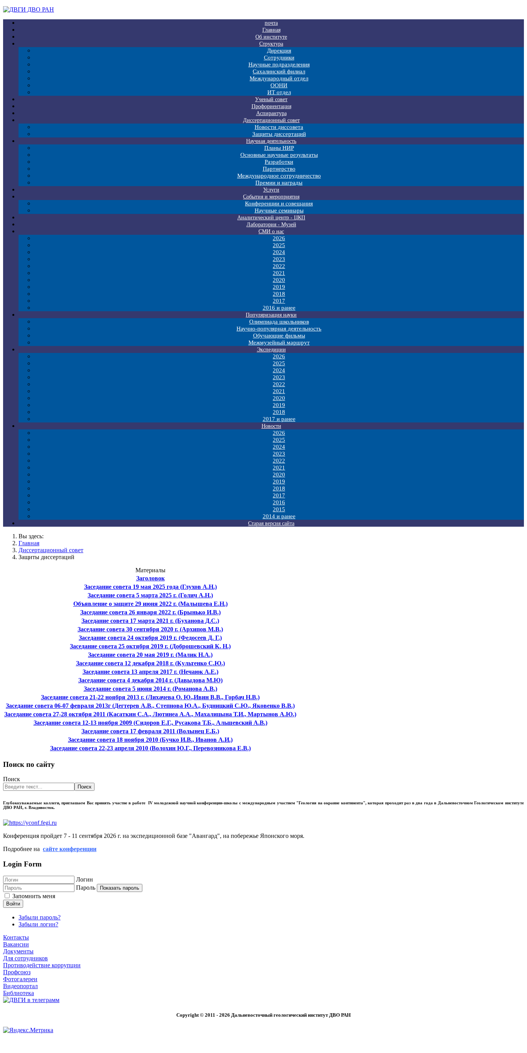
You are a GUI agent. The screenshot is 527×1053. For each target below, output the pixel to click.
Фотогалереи (20, 979)
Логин (84, 879)
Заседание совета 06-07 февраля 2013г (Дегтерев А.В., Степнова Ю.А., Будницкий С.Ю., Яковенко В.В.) (150, 705)
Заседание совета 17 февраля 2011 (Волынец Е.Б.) (150, 731)
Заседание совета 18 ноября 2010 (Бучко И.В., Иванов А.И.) (150, 739)
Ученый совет (271, 99)
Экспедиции (271, 350)
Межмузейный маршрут (279, 342)
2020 (279, 280)
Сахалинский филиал (279, 71)
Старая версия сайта (271, 523)
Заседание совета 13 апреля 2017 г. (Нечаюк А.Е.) (150, 671)
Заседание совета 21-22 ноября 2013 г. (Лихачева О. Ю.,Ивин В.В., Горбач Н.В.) (150, 697)
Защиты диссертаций (279, 134)
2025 (279, 245)
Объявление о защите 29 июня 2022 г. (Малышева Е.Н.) (150, 603)
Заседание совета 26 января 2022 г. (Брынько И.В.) (150, 612)
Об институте (271, 37)
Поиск (11, 779)
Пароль (85, 887)
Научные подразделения (279, 64)
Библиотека (18, 993)
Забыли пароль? (40, 917)
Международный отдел (279, 78)
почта (271, 23)
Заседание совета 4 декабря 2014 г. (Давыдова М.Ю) (150, 680)
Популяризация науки (271, 315)
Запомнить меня (33, 896)
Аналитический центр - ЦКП (271, 217)
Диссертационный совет (271, 120)
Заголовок (150, 578)
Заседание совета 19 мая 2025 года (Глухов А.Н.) (150, 586)
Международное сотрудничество (279, 176)
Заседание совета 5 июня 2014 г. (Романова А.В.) (150, 688)
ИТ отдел (279, 92)
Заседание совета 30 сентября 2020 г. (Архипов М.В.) (150, 629)
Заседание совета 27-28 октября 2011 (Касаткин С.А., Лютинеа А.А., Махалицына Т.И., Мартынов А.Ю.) (150, 714)
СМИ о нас (271, 231)
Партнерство (279, 169)
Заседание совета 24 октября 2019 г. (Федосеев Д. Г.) (150, 637)
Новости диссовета (279, 127)
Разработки (279, 162)
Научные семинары (279, 210)
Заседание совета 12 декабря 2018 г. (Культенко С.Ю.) (150, 663)
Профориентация (271, 106)
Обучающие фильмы (279, 335)
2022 (279, 266)
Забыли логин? (38, 924)
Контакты (16, 937)
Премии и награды (278, 183)
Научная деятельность (271, 141)
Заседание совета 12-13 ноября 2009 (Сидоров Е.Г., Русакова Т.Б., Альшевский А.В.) (150, 722)
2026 (279, 238)
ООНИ (278, 85)
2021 (279, 273)
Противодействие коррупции (42, 965)
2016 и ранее (279, 308)
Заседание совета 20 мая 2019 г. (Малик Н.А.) (150, 654)
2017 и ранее (279, 419)
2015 (279, 509)
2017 (279, 301)
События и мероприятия (271, 197)
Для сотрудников (25, 958)
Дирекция (279, 50)
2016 (279, 502)
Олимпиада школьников (279, 322)
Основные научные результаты (279, 155)
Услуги (271, 190)
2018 (279, 294)
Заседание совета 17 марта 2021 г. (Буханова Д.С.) (150, 620)
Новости (271, 426)
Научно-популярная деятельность (278, 329)
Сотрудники (279, 57)
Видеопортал (20, 986)
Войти (13, 904)
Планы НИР (279, 148)
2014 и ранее (279, 516)
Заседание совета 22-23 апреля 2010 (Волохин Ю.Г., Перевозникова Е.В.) (150, 748)
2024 (279, 252)
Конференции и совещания (279, 203)
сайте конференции (69, 849)
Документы (18, 951)
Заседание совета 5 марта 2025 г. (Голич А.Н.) (150, 595)
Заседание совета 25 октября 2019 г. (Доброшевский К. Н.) (150, 646)
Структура (271, 44)
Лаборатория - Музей (271, 224)
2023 (279, 259)
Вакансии (16, 944)
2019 (279, 287)
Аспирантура (271, 113)
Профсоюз (16, 972)
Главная (271, 30)
